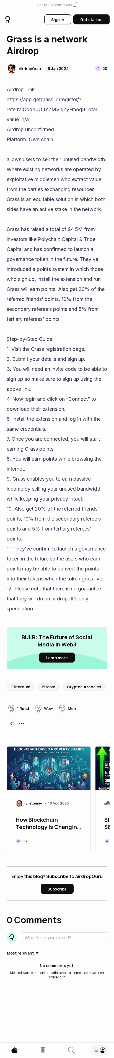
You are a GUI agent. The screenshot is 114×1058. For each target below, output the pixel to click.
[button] (57, 5)
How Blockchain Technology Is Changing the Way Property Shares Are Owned (48, 824)
